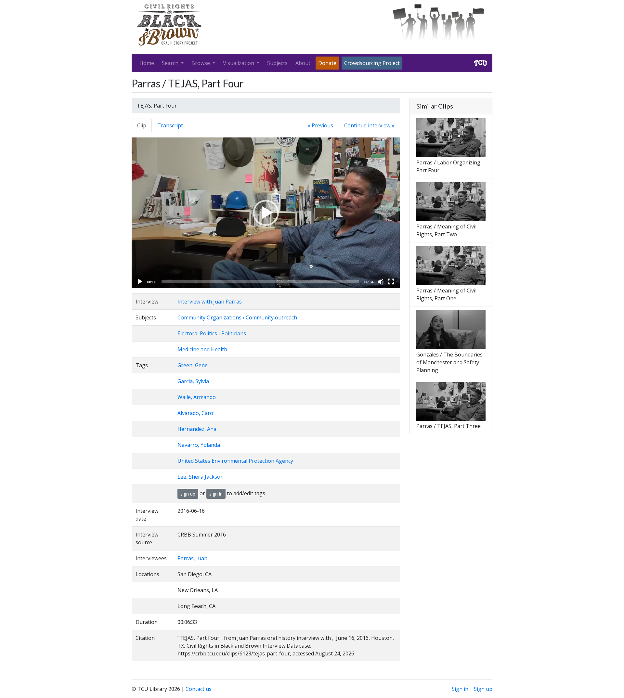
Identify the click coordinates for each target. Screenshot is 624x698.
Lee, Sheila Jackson (200, 476)
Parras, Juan (192, 558)
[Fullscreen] (391, 281)
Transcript (170, 125)
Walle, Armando (196, 397)
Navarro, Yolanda (198, 444)
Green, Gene (192, 365)
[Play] (140, 281)
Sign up (483, 688)
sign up (187, 494)
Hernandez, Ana (196, 429)
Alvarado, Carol (195, 413)
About (302, 63)
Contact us (199, 688)
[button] (266, 213)
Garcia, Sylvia (193, 381)
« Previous (320, 125)
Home (146, 63)
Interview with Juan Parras (209, 301)
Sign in (460, 688)
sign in (216, 494)
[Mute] (380, 281)
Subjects (277, 63)
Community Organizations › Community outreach (237, 317)
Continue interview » (369, 125)
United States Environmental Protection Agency (235, 460)
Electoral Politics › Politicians (211, 333)
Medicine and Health (202, 349)
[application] (266, 212)
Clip (141, 125)
